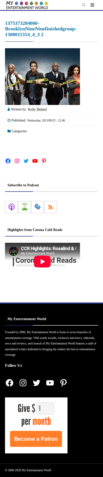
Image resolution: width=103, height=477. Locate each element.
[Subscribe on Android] (24, 207)
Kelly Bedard (37, 109)
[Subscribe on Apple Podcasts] (11, 207)
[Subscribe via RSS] (50, 207)
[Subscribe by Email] (37, 207)
